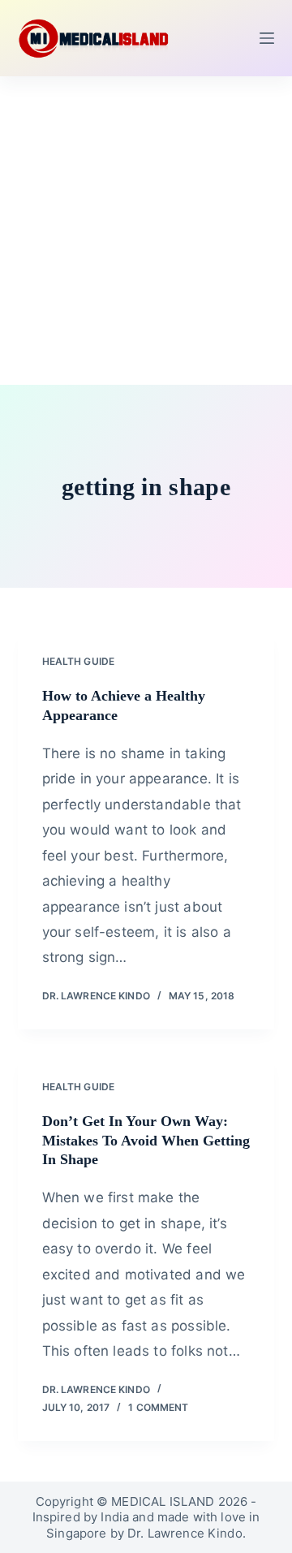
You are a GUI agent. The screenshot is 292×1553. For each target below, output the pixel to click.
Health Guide (78, 661)
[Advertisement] (146, 230)
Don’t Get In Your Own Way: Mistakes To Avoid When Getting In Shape (146, 1140)
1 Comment (158, 1407)
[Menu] (267, 38)
